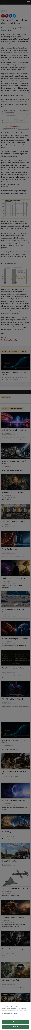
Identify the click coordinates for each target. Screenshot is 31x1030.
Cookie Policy (13, 1013)
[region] (15, 1016)
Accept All (15, 1026)
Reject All (15, 1021)
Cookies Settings (15, 1017)
